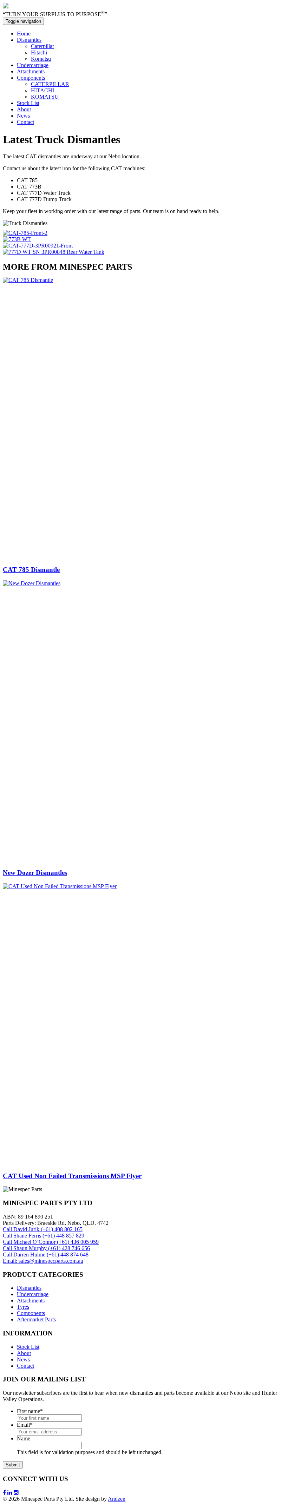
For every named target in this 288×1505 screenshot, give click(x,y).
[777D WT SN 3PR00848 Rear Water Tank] (53, 252)
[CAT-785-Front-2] (25, 233)
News (23, 116)
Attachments (31, 71)
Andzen (116, 1499)
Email (25, 1425)
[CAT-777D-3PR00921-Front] (38, 246)
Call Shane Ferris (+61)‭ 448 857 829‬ (43, 1236)
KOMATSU (45, 97)
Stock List (28, 103)
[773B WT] (17, 239)
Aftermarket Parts (36, 1319)
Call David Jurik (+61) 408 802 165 (43, 1229)
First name (30, 1411)
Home (24, 34)
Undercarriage (32, 65)
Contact (25, 122)
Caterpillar (42, 46)
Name (23, 1438)
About (24, 109)
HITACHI (42, 90)
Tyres (23, 1307)
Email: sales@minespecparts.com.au (43, 1261)
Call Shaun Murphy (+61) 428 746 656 (46, 1248)
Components (31, 78)
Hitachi (39, 52)
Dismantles (29, 40)
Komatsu (41, 59)
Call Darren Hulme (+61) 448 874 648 (46, 1255)
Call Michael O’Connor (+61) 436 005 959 (51, 1242)
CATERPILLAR (50, 84)
